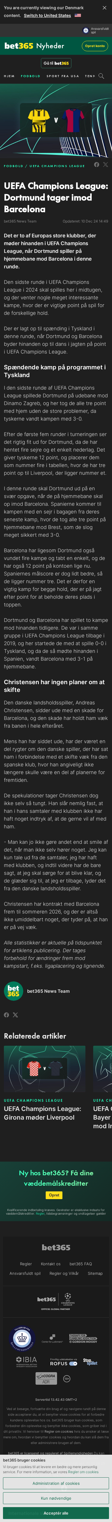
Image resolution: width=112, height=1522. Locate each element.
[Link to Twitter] (105, 168)
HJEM (9, 76)
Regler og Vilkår (64, 1273)
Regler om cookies (83, 1472)
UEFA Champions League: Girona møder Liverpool (42, 1113)
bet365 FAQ (81, 1263)
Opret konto (95, 46)
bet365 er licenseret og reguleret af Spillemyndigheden (50, 1453)
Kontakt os (51, 1263)
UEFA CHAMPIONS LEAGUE (57, 166)
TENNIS (93, 76)
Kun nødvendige (56, 1498)
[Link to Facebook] (96, 168)
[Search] (101, 76)
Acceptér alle (56, 1513)
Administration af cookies (56, 1483)
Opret (54, 1195)
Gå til (48, 63)
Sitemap (95, 1273)
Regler (40, 1213)
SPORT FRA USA (63, 76)
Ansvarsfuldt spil (100, 30)
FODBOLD (31, 76)
